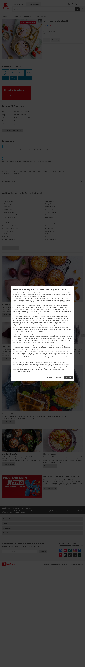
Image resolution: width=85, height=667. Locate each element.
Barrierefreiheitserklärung (77, 564)
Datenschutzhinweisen (29, 342)
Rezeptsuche (27, 16)
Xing (70, 550)
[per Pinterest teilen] (50, 25)
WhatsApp (79, 555)
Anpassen (59, 377)
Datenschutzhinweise (55, 564)
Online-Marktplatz (19, 4)
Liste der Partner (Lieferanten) (21, 371)
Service (5, 523)
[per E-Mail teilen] (44, 25)
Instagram (75, 550)
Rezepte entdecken (8, 314)
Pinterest (60, 555)
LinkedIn (79, 550)
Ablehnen (50, 377)
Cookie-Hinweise (66, 564)
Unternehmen (7, 528)
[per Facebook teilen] (47, 25)
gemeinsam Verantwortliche (30, 300)
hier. (53, 342)
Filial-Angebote (34, 4)
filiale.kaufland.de (8, 519)
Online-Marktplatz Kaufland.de (12, 533)
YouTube (65, 550)
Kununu (65, 555)
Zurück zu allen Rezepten (10, 248)
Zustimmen (68, 377)
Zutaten (46, 40)
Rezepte (15, 16)
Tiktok (70, 555)
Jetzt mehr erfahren (50, 488)
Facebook (60, 550)
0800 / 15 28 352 (26, 508)
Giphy (75, 555)
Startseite (5, 16)
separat (16, 300)
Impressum (46, 564)
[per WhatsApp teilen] (53, 25)
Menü (83, 4)
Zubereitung (55, 40)
